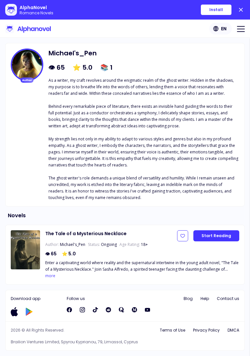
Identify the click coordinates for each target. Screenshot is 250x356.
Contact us (228, 298)
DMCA (233, 330)
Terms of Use (172, 330)
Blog (188, 298)
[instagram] (82, 309)
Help (205, 298)
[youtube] (147, 309)
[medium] (134, 309)
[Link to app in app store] (14, 311)
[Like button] (182, 235)
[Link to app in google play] (29, 312)
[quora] (121, 309)
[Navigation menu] (241, 28)
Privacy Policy (206, 330)
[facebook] (69, 309)
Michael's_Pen (72, 244)
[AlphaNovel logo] (28, 28)
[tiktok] (95, 309)
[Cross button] (241, 10)
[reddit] (108, 309)
